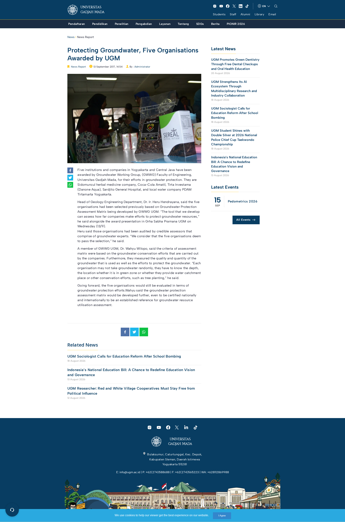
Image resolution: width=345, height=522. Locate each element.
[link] (88, 9)
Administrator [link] (142, 66)
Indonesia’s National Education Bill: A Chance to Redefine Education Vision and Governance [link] (131, 372)
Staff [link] (233, 14)
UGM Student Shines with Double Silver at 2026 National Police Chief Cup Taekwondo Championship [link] (234, 137)
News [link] (71, 37)
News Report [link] (85, 37)
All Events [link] (243, 219)
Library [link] (259, 14)
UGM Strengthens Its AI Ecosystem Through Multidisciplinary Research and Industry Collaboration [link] (234, 88)
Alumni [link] (245, 14)
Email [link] (272, 14)
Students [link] (219, 14)
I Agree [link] (222, 515)
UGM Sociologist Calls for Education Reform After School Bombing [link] (124, 356)
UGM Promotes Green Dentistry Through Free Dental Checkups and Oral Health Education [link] (235, 64)
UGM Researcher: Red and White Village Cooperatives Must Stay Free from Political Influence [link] (131, 391)
